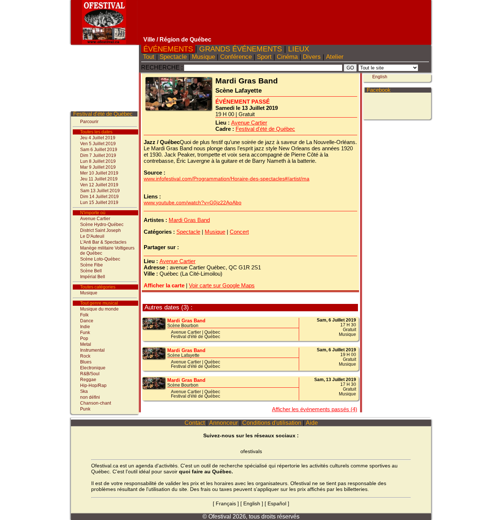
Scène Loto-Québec (100, 259)
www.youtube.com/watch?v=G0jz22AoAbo (192, 202)
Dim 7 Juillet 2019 (98, 155)
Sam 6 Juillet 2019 (98, 149)
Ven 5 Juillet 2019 (98, 143)
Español (277, 503)
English (379, 76)
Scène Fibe (91, 265)
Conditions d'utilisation (272, 423)
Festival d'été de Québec (103, 114)
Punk (85, 409)
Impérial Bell (92, 276)
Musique (88, 292)
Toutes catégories (97, 287)
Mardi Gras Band (189, 220)
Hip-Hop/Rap (93, 385)
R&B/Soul (90, 373)
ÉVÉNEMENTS (168, 49)
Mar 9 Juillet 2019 (98, 167)
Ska (84, 391)
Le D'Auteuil (92, 236)
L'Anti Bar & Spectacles (103, 242)
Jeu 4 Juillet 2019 (97, 137)
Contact (194, 423)
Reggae (88, 379)
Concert (239, 232)
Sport (264, 56)
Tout (148, 56)
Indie (85, 326)
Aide (311, 423)
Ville (149, 39)
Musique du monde (99, 309)
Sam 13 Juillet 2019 (100, 190)
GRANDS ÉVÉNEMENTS (240, 49)
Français (226, 503)
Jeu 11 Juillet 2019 (99, 179)
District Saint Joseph (100, 230)
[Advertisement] (285, 18)
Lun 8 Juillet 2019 (98, 161)
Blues (86, 362)
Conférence (236, 56)
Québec (212, 332)
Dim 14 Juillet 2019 (99, 196)
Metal (85, 344)
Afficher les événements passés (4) (314, 409)
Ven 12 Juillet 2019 (99, 184)
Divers (312, 56)
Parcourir (89, 121)
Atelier (334, 56)
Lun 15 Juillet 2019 (99, 202)
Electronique (92, 367)
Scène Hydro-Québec (101, 224)
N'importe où (92, 212)
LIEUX (298, 49)
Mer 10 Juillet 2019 (99, 173)
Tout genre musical (99, 303)
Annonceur (223, 423)
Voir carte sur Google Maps (222, 285)
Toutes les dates (96, 132)
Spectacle (173, 56)
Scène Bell (91, 270)
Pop (84, 338)
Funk (85, 332)
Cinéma (287, 56)
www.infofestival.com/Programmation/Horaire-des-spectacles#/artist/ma (226, 179)
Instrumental (92, 350)
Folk (84, 315)
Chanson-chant (95, 403)
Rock (85, 356)
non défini (90, 397)
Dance (86, 320)
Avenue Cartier (95, 218)
